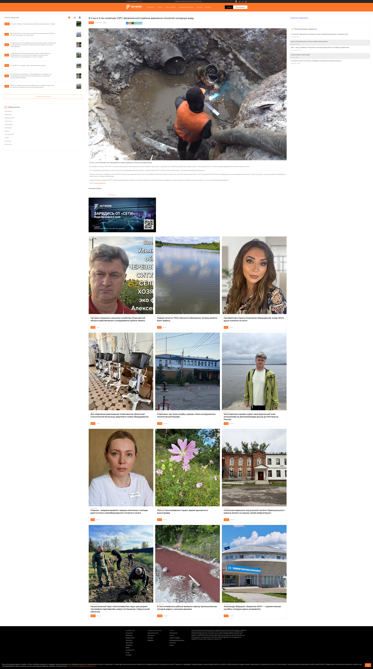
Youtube (150, 638)
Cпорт (7, 138)
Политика (8, 121)
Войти (229, 7)
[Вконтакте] (239, 1)
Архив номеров (175, 638)
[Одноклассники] (236, 1)
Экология (8, 144)
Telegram (151, 640)
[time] (69, 17)
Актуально (8, 111)
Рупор (209, 7)
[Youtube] (242, 1)
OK (368, 665)
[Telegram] (245, 1)
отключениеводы (99, 183)
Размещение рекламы (186, 7)
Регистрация (240, 7)
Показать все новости (43, 96)
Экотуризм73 (9, 134)
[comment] (79, 17)
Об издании (151, 7)
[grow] (74, 17)
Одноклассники (153, 633)
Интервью (8, 128)
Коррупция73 (9, 118)
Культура (8, 141)
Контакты (200, 7)
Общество (8, 114)
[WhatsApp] (135, 23)
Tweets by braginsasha (299, 18)
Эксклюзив (8, 124)
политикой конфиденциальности (81, 666)
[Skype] (138, 23)
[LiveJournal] (133, 23)
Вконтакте (151, 635)
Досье (7, 131)
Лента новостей (11, 18)
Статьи (172, 635)
